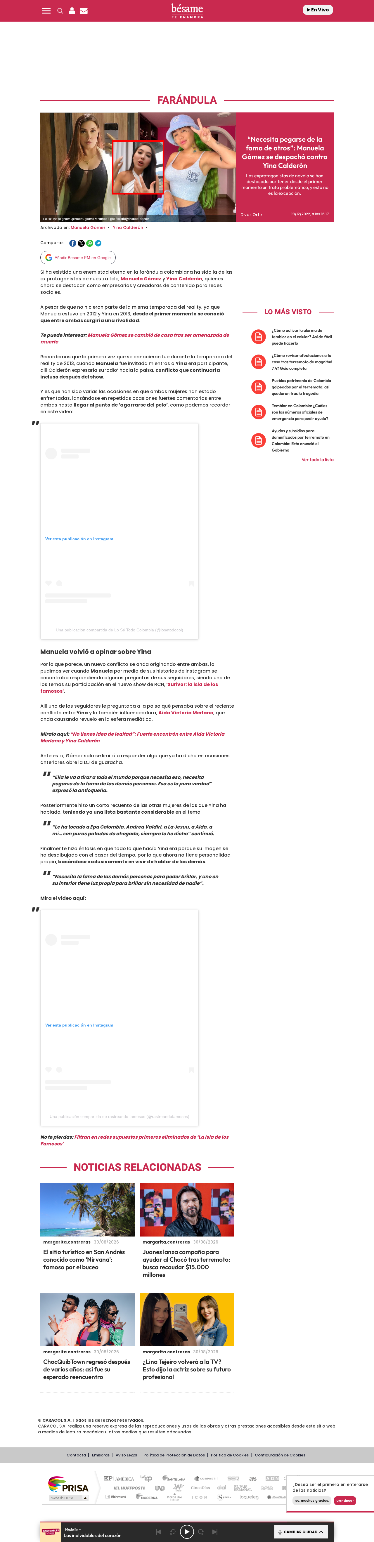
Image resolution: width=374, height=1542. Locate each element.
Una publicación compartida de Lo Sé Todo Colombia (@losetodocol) (119, 630)
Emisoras (101, 1455)
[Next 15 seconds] (201, 1532)
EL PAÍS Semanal (243, 1487)
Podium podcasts (174, 1496)
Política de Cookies (230, 1455)
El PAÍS (120, 1479)
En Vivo (319, 9)
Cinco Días (199, 1487)
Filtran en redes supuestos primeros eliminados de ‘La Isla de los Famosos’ (134, 1140)
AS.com (250, 1479)
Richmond (116, 1496)
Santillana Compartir (206, 1479)
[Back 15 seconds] (173, 1532)
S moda (224, 1496)
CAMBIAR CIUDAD (300, 1531)
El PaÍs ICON (199, 1496)
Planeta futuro (264, 1487)
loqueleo (249, 1496)
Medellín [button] (72, 1529)
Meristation (277, 1496)
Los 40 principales (148, 1479)
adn (269, 1479)
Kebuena (286, 1487)
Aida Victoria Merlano (185, 712)
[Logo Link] (187, 11)
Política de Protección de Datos (174, 1455)
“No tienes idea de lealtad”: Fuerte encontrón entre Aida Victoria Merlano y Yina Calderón (132, 737)
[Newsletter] (83, 11)
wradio (177, 1487)
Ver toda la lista (318, 459)
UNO (160, 1487)
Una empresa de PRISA (68, 1483)
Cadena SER (231, 1479)
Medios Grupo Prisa (68, 1497)
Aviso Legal (126, 1455)
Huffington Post (128, 1487)
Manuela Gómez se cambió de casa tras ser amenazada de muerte (134, 338)
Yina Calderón (128, 227)
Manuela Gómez (88, 227)
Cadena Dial (221, 1487)
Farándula (187, 100)
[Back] (159, 1532)
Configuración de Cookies (280, 1455)
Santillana (175, 1479)
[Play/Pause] (187, 1532)
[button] (46, 11)
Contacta (76, 1455)
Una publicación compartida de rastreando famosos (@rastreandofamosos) (119, 1116)
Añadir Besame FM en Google (83, 257)
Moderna (145, 1496)
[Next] (215, 1532)
